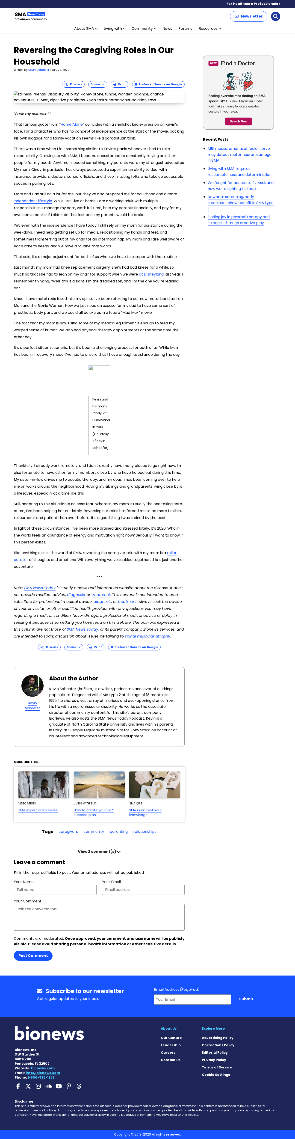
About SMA (84, 28)
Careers (168, 1052)
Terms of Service (217, 1067)
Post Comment (33, 955)
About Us (169, 1028)
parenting (119, 831)
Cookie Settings (216, 1074)
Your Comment (27, 901)
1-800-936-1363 (41, 1077)
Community (142, 28)
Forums (185, 28)
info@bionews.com (43, 1073)
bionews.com (43, 1068)
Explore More (213, 1028)
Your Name (24, 881)
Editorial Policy (215, 1052)
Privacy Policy (214, 1060)
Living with (113, 28)
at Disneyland (151, 274)
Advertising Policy (217, 1037)
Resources (208, 28)
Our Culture (171, 1037)
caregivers (68, 831)
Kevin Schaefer (38, 70)
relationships (144, 831)
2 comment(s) (97, 851)
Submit (246, 999)
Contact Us (170, 1060)
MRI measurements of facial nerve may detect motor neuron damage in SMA (239, 154)
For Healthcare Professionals (252, 3)
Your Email (111, 881)
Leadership (171, 1045)
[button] (248, 16)
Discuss (75, 84)
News (167, 28)
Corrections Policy (218, 1045)
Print (121, 84)
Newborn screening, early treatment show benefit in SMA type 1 (241, 202)
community (93, 831)
